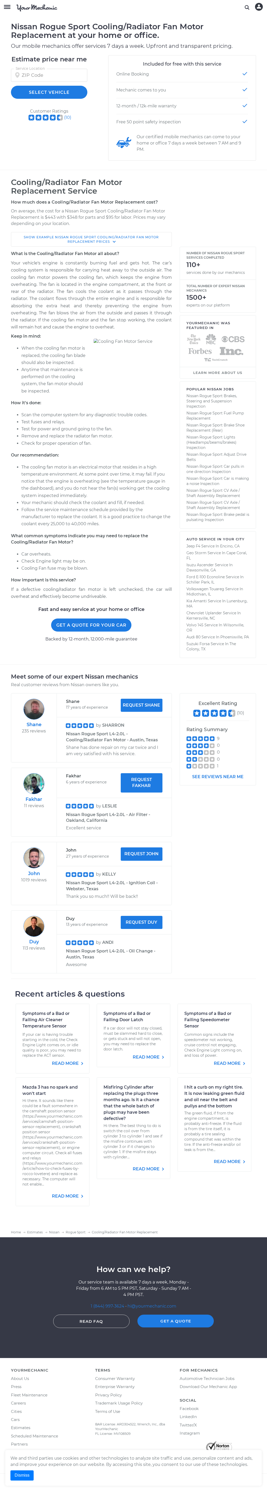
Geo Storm (196, 553)
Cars (15, 1419)
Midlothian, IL (198, 594)
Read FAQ (91, 1321)
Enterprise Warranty (115, 1386)
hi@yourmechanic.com (152, 1306)
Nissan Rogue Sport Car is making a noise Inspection (217, 481)
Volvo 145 (194, 625)
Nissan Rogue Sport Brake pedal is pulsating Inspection (217, 517)
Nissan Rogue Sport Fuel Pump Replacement (215, 416)
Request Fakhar (141, 782)
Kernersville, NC (200, 618)
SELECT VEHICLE (49, 92)
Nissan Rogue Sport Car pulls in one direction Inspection (215, 469)
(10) (67, 117)
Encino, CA (230, 546)
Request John (141, 853)
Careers (18, 1403)
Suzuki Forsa (198, 644)
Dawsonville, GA (201, 570)
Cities (16, 1411)
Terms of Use (107, 1411)
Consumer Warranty (115, 1378)
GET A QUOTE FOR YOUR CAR (91, 625)
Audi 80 (193, 637)
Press (16, 1386)
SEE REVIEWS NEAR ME (218, 776)
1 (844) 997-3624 (108, 1306)
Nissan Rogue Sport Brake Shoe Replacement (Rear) (215, 428)
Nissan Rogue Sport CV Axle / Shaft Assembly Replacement (213, 493)
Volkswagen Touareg (205, 589)
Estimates (20, 1427)
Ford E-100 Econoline (205, 577)
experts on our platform (208, 305)
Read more (66, 1063)
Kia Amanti (196, 601)
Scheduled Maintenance (34, 1436)
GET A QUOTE (175, 1321)
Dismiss (22, 1475)
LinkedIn (188, 1416)
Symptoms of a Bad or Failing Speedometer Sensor (208, 1019)
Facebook (189, 1408)
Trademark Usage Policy (119, 1403)
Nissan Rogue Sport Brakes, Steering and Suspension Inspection (211, 401)
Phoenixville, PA (234, 637)
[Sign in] (259, 7)
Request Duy (141, 922)
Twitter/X (188, 1425)
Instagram (190, 1433)
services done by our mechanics (215, 272)
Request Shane (141, 705)
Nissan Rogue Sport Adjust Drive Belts (216, 457)
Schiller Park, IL (200, 582)
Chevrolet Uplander (204, 613)
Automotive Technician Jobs (207, 1378)
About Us (20, 1378)
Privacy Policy (108, 1394)
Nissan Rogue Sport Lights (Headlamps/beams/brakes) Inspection (211, 442)
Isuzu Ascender (200, 565)
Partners (19, 1444)
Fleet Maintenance (29, 1394)
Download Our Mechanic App (208, 1386)
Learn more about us (217, 373)
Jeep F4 (193, 546)
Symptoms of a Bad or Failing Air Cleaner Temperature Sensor (46, 1019)
